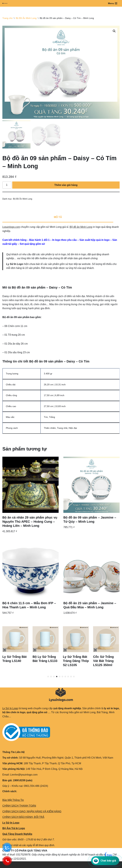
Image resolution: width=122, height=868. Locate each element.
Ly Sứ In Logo (10, 708)
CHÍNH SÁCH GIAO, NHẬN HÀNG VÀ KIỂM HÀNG (31, 811)
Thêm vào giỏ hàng (66, 185)
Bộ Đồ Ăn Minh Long (26, 18)
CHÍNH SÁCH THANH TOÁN (19, 805)
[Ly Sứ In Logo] (5, 3)
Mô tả (58, 217)
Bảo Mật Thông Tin (13, 800)
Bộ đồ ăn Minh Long (81, 227)
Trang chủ (7, 18)
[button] (114, 31)
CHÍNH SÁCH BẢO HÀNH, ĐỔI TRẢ (23, 817)
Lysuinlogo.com (11, 227)
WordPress (28, 864)
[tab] (57, 217)
